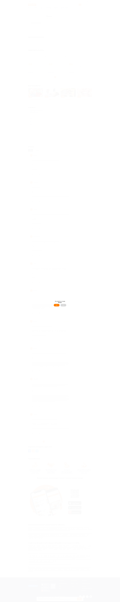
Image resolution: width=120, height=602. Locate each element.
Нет (63, 305)
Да (56, 305)
